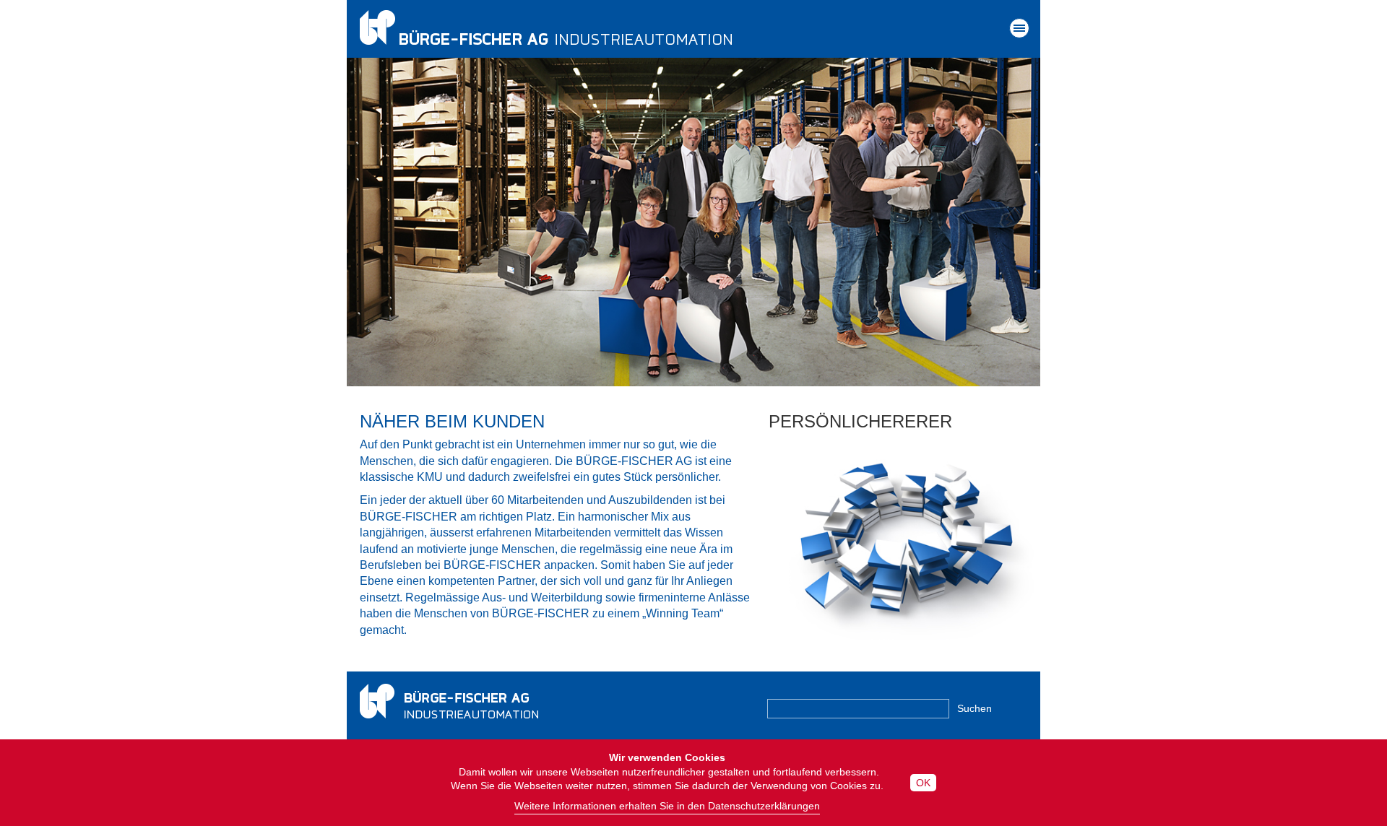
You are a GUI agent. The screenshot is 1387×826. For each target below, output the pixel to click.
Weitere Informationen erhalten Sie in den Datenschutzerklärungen (667, 806)
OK (923, 782)
